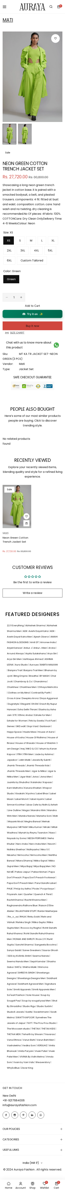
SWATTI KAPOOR (25, 1017)
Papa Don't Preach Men (20, 883)
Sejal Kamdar (38, 961)
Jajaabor (12, 760)
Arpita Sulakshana (35, 653)
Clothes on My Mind (19, 692)
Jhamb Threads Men (19, 771)
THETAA (36, 1028)
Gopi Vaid (33, 726)
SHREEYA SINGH (26, 972)
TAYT (30, 1023)
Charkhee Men (28, 687)
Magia (26, 810)
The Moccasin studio (19, 1028)
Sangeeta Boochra (46, 944)
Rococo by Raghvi (31, 928)
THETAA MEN (14, 1034)
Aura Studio (21, 664)
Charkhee (13, 687)
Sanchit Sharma (24, 944)
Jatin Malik (25, 760)
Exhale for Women (17, 720)
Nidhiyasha (33, 849)
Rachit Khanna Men (36, 900)
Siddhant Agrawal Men (31, 984)
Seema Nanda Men (18, 961)
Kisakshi (20, 793)
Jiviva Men (46, 776)
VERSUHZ (42, 1045)
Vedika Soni (29, 1045)
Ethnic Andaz (25, 715)
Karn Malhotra (15, 788)
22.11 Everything (15, 625)
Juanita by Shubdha (18, 782)
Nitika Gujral (40, 860)
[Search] (51, 7)
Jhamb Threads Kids (38, 765)
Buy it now (32, 326)
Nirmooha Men (38, 855)
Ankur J (28, 648)
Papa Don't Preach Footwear (39, 877)
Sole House (33, 995)
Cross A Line (14, 698)
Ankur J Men (40, 648)
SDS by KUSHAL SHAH (20, 956)
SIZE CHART (17, 332)
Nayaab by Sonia (17, 838)
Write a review (32, 593)
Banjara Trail (15, 670)
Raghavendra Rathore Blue (22, 905)
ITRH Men (28, 754)
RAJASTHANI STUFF (26, 911)
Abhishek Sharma (35, 625)
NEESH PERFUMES (37, 838)
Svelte (29, 1012)
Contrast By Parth (41, 692)
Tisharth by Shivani (32, 1034)
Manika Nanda (27, 816)
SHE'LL (18, 967)
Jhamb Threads (16, 765)
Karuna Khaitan (33, 788)
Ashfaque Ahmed (33, 659)
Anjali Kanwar (15, 648)
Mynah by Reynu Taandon (33, 832)
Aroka (52, 648)
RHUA (23, 916)
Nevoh (52, 844)
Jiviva (35, 776)
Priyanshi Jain (15, 894)
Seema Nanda (41, 956)
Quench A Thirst (43, 894)
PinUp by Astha (22, 888)
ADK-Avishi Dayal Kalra (36, 631)
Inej (23, 748)
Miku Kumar (35, 827)
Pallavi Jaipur (23, 872)
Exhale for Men (42, 715)
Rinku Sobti (34, 916)
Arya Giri (52, 653)
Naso (52, 832)
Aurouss (34, 664)
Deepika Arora (30, 698)
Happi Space (14, 732)
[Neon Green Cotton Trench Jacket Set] (17, 506)
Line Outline (14, 810)
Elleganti (26, 704)
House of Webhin (46, 743)
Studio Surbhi (44, 1006)
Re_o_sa (13, 916)
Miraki (47, 827)
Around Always (15, 653)
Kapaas (47, 782)
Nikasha (11, 855)
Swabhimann (41, 1012)
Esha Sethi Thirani (28, 709)
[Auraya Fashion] (32, 7)
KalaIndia (36, 782)
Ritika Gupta (39, 922)
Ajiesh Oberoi (41, 636)
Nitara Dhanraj (24, 860)
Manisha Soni (44, 816)
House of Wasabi (25, 743)
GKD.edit (21, 726)
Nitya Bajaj (26, 866)
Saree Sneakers (32, 950)
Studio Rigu (29, 1006)
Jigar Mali (25, 776)
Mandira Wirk (38, 810)
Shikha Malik (30, 967)
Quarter (28, 894)
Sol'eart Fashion (16, 995)
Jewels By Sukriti (41, 760)
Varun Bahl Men (46, 1040)
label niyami (37, 799)
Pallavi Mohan (40, 872)
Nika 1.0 (45, 849)
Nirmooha (23, 855)
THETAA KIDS (48, 1028)
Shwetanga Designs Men (32, 978)
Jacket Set (26, 369)
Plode (36, 888)
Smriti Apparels (22, 989)
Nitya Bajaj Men (42, 866)
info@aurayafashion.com (20, 1105)
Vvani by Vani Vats (23, 1062)
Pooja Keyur (48, 888)
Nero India (22, 844)
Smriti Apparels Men (43, 989)
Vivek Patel (41, 1051)
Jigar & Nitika (39, 771)
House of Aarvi (46, 732)
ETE (15, 715)
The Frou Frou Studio (45, 1023)
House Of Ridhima (36, 737)
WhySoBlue (13, 1068)
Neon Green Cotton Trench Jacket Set (15, 540)
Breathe (34, 676)
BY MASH (45, 676)
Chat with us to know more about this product (28, 345)
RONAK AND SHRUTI (24, 939)
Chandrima (40, 681)
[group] (32, 76)
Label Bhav (42, 793)
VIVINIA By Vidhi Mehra (32, 1056)
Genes (11, 726)
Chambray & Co (23, 681)
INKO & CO (32, 748)
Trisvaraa (49, 1034)
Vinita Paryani (26, 1051)
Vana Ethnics (14, 1040)
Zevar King (27, 1068)
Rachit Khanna (15, 900)
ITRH (19, 754)
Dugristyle (14, 704)
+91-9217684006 (14, 1100)
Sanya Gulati (14, 950)
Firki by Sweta (37, 720)
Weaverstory (43, 1062)
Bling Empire (21, 676)
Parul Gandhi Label (45, 883)
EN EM (35, 704)
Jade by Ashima (44, 754)
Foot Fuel (51, 720)
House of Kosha (16, 737)
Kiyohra (30, 793)
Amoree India (48, 642)
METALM (23, 827)
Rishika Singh (23, 922)
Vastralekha (14, 1045)
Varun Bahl (29, 1040)
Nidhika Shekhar (16, 849)
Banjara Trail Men (34, 670)
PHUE (10, 888)
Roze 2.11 (41, 939)
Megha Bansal (32, 821)
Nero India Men (38, 844)
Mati (8, 20)
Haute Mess (30, 732)
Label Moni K (22, 799)
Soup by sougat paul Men (36, 1000)
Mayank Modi (15, 821)
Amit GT (34, 642)
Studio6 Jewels (15, 1012)
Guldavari (45, 726)
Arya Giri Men (14, 659)
